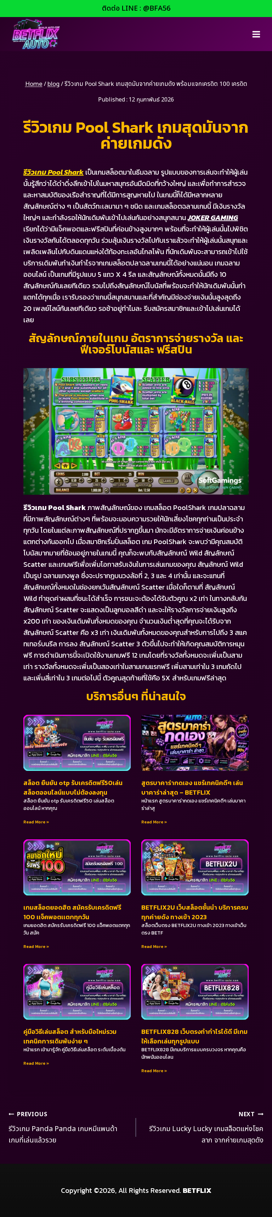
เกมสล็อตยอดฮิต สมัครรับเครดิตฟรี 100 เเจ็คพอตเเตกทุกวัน (72, 912)
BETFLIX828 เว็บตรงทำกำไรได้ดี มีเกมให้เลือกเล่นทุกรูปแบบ (194, 1036)
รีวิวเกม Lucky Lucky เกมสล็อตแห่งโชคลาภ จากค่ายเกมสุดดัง (206, 1128)
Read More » (36, 822)
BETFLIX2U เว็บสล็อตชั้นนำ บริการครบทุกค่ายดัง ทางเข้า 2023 (194, 912)
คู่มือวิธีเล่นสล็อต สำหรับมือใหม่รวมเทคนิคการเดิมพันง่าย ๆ (70, 1036)
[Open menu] (256, 34)
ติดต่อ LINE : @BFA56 (136, 8)
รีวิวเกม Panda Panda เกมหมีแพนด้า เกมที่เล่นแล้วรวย (62, 1128)
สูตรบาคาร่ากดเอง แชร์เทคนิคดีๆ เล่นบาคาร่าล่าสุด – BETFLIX (192, 787)
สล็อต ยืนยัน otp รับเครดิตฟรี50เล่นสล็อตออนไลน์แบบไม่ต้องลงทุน (73, 787)
